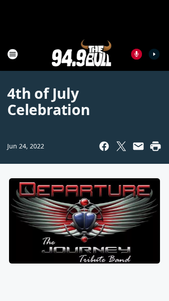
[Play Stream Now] (154, 54)
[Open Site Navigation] (12, 54)
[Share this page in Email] (138, 146)
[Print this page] (155, 146)
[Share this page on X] (121, 146)
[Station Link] (82, 54)
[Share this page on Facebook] (104, 146)
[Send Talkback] (136, 54)
